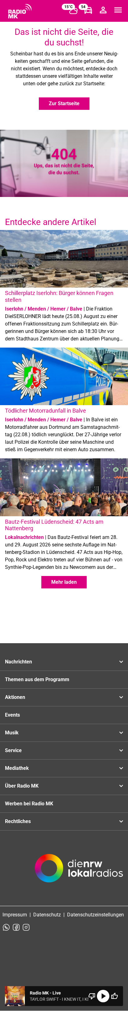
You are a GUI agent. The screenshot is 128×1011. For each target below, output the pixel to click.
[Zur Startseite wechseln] (20, 11)
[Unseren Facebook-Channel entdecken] (16, 927)
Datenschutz (47, 915)
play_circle (103, 996)
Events (12, 715)
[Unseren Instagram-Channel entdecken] (26, 927)
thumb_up (114, 996)
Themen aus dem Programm (37, 679)
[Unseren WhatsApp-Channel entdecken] (6, 927)
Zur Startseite (64, 103)
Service (13, 750)
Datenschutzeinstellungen (95, 915)
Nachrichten (18, 662)
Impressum (14, 915)
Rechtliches (18, 821)
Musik (12, 733)
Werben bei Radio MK (29, 804)
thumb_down (92, 996)
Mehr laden (64, 582)
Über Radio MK (22, 786)
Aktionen (15, 697)
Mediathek (17, 768)
